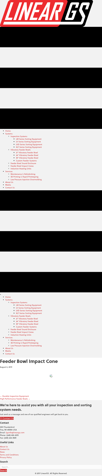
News (2, 452)
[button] (7, 418)
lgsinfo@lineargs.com (15, 432)
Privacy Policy (6, 457)
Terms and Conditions (9, 454)
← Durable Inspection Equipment (14, 396)
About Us (4, 446)
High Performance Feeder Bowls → (15, 398)
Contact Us (4, 449)
